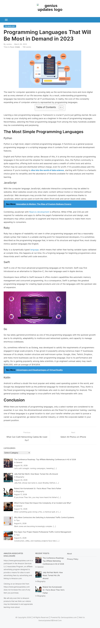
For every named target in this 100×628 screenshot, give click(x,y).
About (69, 554)
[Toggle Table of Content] (60, 107)
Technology (9, 26)
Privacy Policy (72, 559)
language (34, 249)
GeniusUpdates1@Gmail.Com (50, 620)
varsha (9, 44)
